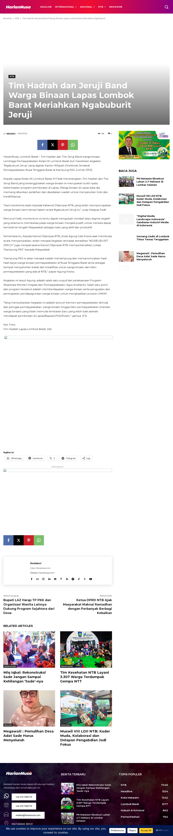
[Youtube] (90, 578)
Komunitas (65, 725)
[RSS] (67, 578)
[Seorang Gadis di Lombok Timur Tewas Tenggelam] (126, 239)
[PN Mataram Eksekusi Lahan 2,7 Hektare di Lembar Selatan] (126, 181)
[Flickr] (37, 578)
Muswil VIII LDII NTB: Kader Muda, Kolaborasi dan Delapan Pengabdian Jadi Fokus (153, 200)
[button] (166, 7)
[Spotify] (73, 578)
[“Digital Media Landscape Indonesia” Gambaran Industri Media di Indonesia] (126, 219)
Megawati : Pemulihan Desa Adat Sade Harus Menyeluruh (28, 735)
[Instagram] (43, 578)
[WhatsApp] (73, 145)
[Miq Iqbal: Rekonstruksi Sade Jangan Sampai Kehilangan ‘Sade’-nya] (29, 649)
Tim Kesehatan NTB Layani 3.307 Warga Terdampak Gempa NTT (84, 676)
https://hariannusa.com (40, 568)
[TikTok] (79, 578)
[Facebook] (42, 145)
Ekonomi (8, 725)
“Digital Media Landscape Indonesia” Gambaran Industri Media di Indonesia (153, 221)
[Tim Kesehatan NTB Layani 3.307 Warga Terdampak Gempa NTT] (86, 649)
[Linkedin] (49, 578)
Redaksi (11, 134)
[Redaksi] (17, 570)
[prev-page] (121, 267)
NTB (17, 18)
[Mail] (55, 578)
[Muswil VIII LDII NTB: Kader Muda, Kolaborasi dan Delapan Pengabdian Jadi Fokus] (86, 708)
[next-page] (126, 267)
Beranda (7, 18)
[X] (52, 145)
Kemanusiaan (10, 666)
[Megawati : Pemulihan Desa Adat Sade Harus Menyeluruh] (29, 708)
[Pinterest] (63, 145)
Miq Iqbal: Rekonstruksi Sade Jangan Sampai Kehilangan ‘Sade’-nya (24, 676)
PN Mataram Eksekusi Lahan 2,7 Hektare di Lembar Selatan (150, 181)
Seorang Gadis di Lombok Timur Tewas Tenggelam (153, 238)
